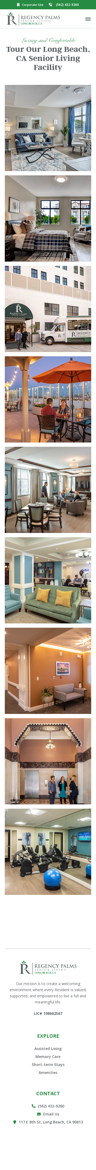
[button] (88, 18)
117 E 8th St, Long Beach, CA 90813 (48, 1121)
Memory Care (48, 1056)
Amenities (48, 1072)
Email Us (48, 1114)
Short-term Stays (48, 1064)
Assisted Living (48, 1048)
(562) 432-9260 (48, 1106)
